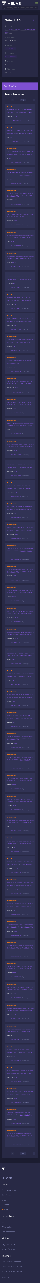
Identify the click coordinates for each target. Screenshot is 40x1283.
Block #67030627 (16, 287)
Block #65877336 (16, 872)
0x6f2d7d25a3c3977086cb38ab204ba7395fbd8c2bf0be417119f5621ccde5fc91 (20, 862)
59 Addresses (10, 49)
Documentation (8, 1232)
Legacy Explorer (9, 1244)
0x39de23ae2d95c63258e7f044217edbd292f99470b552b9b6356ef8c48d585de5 (20, 569)
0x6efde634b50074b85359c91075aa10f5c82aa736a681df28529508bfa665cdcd (20, 444)
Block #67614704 (16, 120)
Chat (4, 1200)
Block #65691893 (16, 1123)
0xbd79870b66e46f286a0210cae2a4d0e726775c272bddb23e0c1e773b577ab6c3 (20, 465)
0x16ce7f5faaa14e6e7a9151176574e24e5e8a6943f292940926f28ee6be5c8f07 (20, 151)
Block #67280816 (16, 246)
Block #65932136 (16, 726)
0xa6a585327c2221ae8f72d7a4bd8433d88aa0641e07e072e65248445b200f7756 (20, 1071)
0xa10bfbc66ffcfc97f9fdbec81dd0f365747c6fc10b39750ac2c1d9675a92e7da (20, 966)
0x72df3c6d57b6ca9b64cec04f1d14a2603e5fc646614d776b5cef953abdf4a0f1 (20, 360)
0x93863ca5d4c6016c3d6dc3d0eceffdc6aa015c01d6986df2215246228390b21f (20, 277)
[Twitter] (6, 1178)
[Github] (3, 1178)
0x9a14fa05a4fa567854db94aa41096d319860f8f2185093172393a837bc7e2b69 (20, 193)
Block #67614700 (16, 162)
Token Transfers (10, 86)
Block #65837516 (16, 914)
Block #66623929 (15, 475)
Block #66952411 (16, 371)
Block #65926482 (15, 789)
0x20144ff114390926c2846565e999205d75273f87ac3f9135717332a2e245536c (20, 402)
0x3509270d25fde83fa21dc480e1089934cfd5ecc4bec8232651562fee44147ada (20, 611)
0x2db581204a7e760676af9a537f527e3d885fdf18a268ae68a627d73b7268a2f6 (20, 507)
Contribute (6, 1195)
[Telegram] (10, 1178)
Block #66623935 (15, 454)
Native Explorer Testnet (12, 1272)
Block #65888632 (15, 830)
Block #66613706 (16, 496)
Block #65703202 (16, 1081)
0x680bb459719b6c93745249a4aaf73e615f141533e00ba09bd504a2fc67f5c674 (20, 548)
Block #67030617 (16, 329)
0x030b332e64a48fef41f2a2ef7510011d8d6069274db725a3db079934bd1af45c (20, 778)
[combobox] (21, 8)
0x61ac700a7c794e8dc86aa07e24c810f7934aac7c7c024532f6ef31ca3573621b (20, 1112)
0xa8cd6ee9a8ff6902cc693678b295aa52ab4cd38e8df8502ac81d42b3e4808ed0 (20, 486)
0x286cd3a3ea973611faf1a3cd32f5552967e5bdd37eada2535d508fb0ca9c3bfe (20, 674)
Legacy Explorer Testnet (12, 1267)
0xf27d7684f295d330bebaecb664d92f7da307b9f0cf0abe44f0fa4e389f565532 (20, 318)
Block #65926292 (15, 810)
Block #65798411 (16, 935)
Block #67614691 (16, 183)
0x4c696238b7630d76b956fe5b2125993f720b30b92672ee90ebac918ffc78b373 (20, 235)
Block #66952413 (16, 350)
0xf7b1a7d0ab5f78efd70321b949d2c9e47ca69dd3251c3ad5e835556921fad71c (20, 736)
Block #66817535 (16, 392)
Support (5, 1205)
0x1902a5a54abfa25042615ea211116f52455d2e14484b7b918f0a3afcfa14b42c (20, 715)
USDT (15, 116)
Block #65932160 (16, 705)
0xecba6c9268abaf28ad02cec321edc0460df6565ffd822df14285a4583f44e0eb (20, 924)
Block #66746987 (16, 413)
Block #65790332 (16, 1039)
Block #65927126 (16, 747)
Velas (4, 1222)
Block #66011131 (15, 684)
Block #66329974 (16, 622)
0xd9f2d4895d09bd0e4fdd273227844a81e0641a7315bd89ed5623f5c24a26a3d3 (20, 695)
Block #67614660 (16, 204)
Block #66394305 (15, 559)
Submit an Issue (9, 1190)
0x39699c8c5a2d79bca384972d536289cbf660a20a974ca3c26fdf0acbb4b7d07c (20, 110)
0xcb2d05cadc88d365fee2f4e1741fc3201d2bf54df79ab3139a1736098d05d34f (20, 799)
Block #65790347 (16, 998)
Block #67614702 (16, 141)
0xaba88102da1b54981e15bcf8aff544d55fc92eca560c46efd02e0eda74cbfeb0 (20, 172)
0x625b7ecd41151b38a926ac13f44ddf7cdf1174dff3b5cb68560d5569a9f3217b (20, 987)
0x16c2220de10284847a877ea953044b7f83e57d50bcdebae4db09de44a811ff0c (20, 653)
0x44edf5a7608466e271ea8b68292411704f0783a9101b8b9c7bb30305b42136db (20, 1133)
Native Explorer (8, 1249)
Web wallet (7, 1227)
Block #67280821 (16, 225)
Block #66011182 (16, 663)
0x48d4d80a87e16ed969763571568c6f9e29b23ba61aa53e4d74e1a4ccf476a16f (20, 820)
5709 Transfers (10, 57)
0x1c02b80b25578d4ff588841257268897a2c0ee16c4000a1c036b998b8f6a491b (20, 339)
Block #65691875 (16, 1144)
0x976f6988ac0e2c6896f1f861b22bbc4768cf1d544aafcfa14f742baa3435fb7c (20, 256)
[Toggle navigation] (36, 3)
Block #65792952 (16, 977)
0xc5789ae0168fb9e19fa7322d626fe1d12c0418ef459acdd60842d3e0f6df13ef (20, 1029)
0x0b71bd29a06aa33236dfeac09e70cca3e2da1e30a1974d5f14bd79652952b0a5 (20, 381)
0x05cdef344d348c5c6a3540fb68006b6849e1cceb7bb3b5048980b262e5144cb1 (20, 214)
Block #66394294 (16, 580)
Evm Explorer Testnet (11, 1262)
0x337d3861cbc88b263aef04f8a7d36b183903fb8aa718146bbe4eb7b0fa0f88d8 (20, 903)
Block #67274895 (16, 266)
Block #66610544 (16, 517)
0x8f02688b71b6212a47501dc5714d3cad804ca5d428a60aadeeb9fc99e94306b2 (20, 131)
